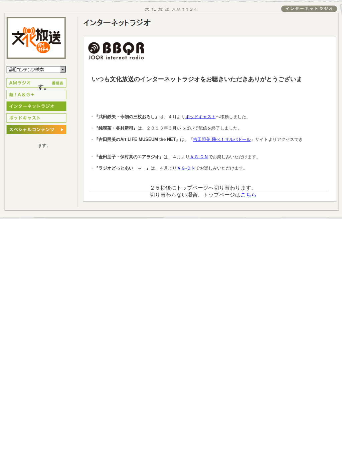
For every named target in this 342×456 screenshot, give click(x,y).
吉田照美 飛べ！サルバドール (222, 139)
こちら (248, 195)
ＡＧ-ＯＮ (199, 156)
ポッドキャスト (200, 116)
